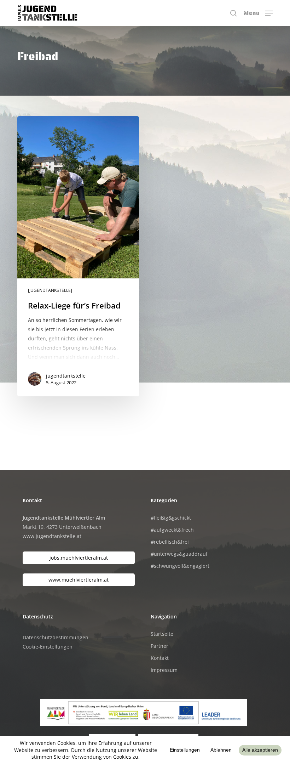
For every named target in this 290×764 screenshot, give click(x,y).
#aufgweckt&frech (172, 529)
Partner (159, 646)
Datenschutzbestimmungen (55, 637)
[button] (258, 12)
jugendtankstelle (66, 375)
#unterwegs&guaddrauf (179, 553)
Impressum (164, 670)
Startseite (162, 633)
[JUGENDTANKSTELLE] (50, 290)
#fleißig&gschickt (171, 517)
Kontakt (160, 658)
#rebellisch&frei (170, 541)
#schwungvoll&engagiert (180, 565)
